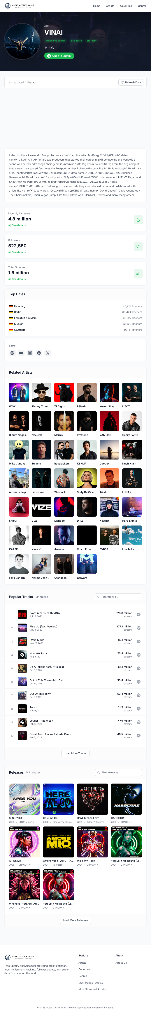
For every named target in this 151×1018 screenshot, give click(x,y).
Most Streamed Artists (92, 989)
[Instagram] (30, 353)
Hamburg (19, 306)
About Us (121, 962)
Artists (110, 5)
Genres (142, 5)
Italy (51, 47)
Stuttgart (19, 329)
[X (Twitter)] (47, 353)
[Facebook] (39, 353)
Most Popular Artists (90, 982)
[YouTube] (21, 353)
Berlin (17, 312)
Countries (126, 5)
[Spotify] (12, 353)
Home (96, 5)
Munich (18, 323)
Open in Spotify (61, 55)
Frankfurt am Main (25, 317)
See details (19, 225)
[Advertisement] (75, 118)
